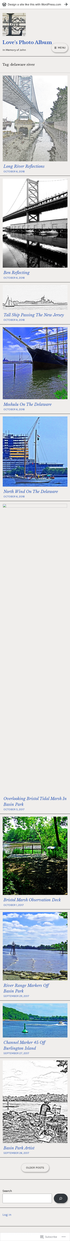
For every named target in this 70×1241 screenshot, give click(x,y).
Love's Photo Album (27, 42)
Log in (7, 1214)
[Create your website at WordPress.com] (35, 4)
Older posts (35, 1167)
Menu (61, 47)
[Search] (61, 1198)
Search (7, 1191)
